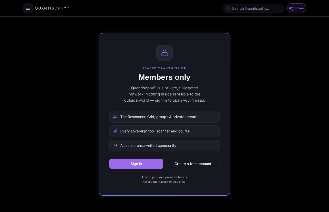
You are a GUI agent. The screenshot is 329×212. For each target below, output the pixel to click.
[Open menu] (28, 8)
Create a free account (193, 163)
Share (299, 8)
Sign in (136, 163)
